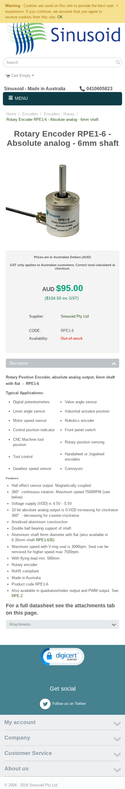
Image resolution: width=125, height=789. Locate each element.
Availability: (39, 338)
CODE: (35, 330)
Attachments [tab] (20, 624)
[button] (62, 656)
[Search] (118, 63)
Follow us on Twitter (69, 703)
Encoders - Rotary (59, 114)
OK (60, 17)
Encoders (30, 114)
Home (11, 114)
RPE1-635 (44, 540)
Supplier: (36, 316)
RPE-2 (17, 596)
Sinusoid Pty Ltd (75, 316)
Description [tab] (18, 363)
